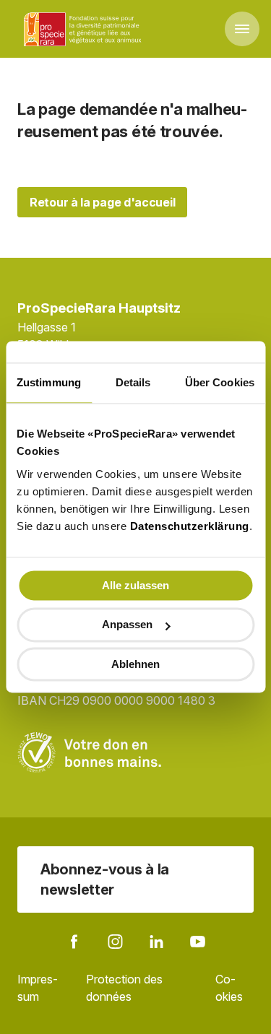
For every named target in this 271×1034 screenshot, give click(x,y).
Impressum (37, 988)
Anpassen (127, 625)
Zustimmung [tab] (49, 382)
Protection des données (124, 988)
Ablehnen (135, 664)
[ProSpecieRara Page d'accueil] (84, 29)
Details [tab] (133, 382)
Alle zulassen (135, 585)
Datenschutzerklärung (189, 526)
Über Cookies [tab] (219, 382)
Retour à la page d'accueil (102, 202)
